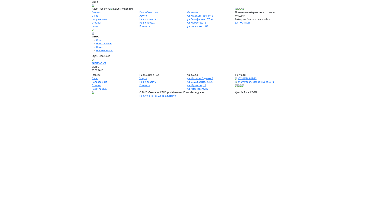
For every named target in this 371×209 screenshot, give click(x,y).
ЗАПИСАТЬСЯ (242, 22)
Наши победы (147, 22)
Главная (96, 12)
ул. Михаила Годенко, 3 (200, 15)
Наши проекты (147, 19)
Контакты (144, 26)
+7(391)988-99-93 (247, 78)
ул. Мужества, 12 (196, 22)
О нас (95, 15)
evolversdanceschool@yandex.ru (256, 81)
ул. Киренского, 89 (197, 26)
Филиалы (192, 12)
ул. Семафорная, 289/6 (200, 19)
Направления (99, 19)
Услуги (143, 15)
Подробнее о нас (149, 12)
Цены (95, 26)
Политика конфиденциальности (157, 95)
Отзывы (96, 22)
